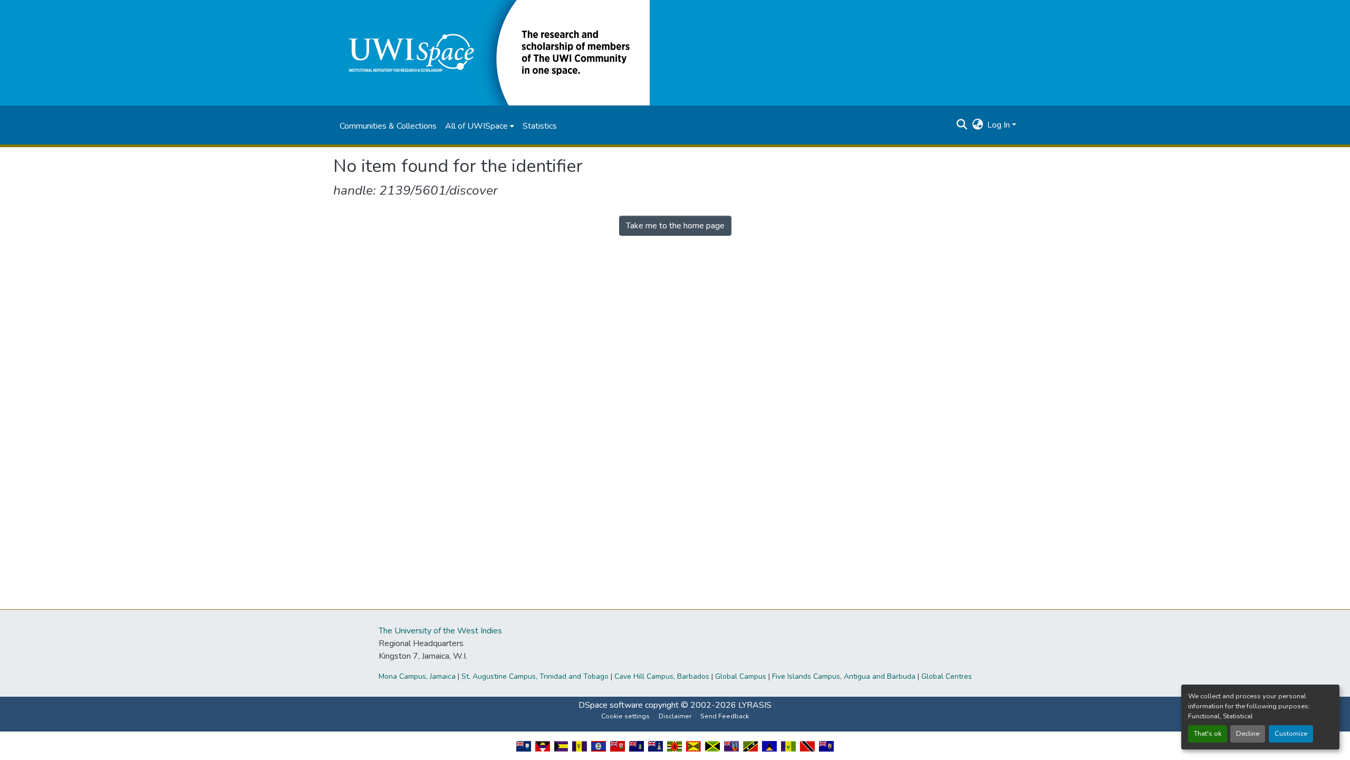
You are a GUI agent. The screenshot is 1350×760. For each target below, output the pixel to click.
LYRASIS (755, 705)
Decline (1247, 733)
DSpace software (610, 705)
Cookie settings (625, 716)
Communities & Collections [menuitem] (388, 126)
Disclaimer (675, 716)
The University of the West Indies (440, 631)
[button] (491, 52)
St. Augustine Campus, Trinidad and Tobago (535, 676)
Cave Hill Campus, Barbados (661, 676)
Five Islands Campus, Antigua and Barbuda (843, 676)
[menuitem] (479, 126)
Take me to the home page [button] (675, 226)
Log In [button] (999, 125)
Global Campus (740, 676)
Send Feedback (724, 716)
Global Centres (946, 676)
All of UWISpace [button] (476, 126)
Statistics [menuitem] (540, 126)
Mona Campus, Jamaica (417, 676)
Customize (1291, 733)
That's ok (1207, 733)
